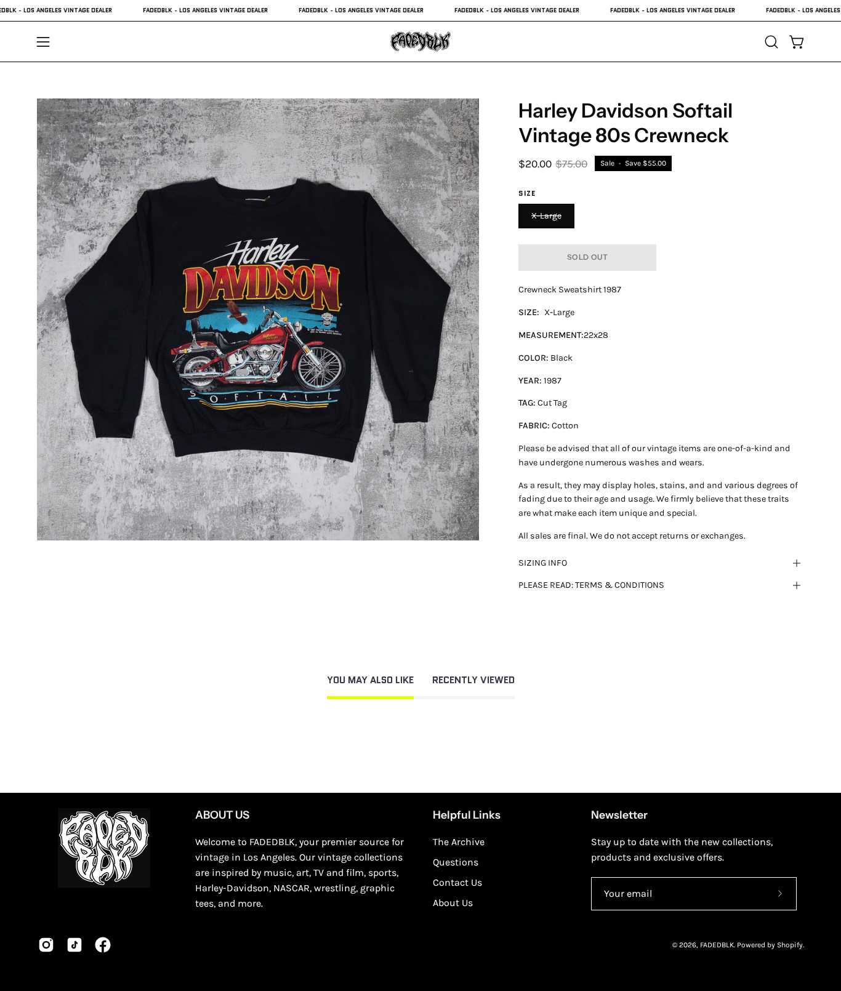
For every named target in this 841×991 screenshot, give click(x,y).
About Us (453, 903)
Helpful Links (467, 814)
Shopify (790, 945)
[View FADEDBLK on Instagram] (46, 945)
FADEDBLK (717, 945)
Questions (455, 862)
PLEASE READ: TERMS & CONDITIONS (591, 585)
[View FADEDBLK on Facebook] (103, 945)
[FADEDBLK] (420, 41)
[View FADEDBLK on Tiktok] (74, 945)
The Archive (459, 842)
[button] (771, 42)
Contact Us (457, 882)
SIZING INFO (542, 563)
